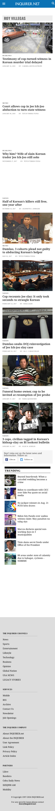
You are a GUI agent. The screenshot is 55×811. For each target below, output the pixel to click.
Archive (7, 704)
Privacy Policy (10, 751)
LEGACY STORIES (12, 679)
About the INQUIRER (13, 738)
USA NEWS (8, 675)
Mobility (7, 789)
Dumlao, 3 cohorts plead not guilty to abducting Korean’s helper (26, 250)
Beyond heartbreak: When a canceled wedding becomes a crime (32, 479)
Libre (5, 771)
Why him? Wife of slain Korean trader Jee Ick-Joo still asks (24, 155)
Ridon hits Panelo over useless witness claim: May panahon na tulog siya (34, 518)
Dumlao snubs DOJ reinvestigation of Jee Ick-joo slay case (26, 345)
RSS (5, 699)
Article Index (9, 755)
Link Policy (8, 746)
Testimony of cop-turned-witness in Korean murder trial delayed (26, 60)
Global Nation (10, 670)
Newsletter (8, 713)
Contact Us (8, 708)
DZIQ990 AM (9, 785)
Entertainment (10, 648)
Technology (8, 657)
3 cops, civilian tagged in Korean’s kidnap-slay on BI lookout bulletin (26, 440)
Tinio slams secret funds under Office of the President (33, 543)
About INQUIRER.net (13, 733)
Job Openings (9, 717)
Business (7, 661)
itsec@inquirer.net (27, 804)
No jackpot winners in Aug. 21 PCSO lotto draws (33, 504)
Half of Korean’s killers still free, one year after (24, 203)
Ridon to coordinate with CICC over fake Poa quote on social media (33, 492)
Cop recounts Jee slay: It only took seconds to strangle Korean (25, 298)
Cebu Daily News (11, 780)
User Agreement (11, 742)
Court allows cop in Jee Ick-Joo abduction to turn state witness (24, 107)
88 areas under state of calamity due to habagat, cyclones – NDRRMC (34, 558)
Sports (6, 643)
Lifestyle (7, 652)
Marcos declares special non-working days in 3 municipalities (32, 532)
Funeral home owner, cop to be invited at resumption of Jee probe (26, 393)
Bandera (7, 776)
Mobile (6, 695)
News (5, 639)
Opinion (7, 666)
